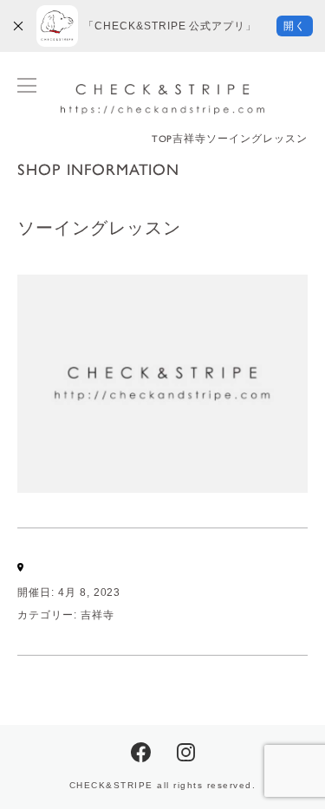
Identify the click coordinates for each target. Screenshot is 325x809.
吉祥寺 (97, 615)
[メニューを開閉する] (26, 85)
